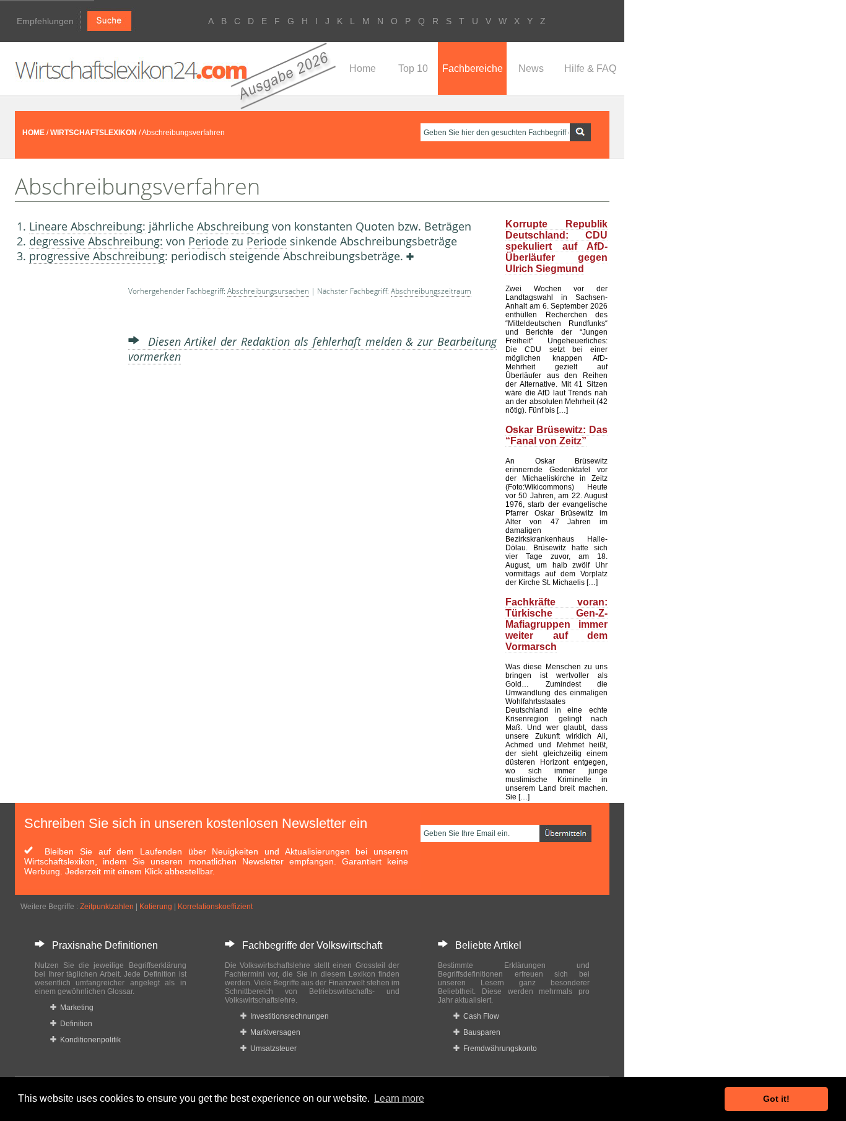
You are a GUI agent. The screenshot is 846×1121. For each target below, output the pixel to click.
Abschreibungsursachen (268, 291)
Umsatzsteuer (271, 1048)
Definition (74, 1023)
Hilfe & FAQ (590, 68)
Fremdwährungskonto (498, 1048)
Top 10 (413, 68)
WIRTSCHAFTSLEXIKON (93, 132)
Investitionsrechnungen (287, 1016)
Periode (208, 241)
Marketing (75, 1007)
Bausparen (480, 1032)
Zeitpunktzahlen (107, 906)
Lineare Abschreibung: (87, 226)
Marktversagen (273, 1032)
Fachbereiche (472, 68)
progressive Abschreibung (97, 255)
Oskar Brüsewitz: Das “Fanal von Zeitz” (556, 435)
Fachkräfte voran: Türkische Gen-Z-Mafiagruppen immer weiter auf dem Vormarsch (556, 624)
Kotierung (155, 906)
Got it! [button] (776, 1099)
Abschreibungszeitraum (431, 291)
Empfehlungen (45, 21)
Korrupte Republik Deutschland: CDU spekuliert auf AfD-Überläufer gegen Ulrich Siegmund (556, 246)
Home (362, 68)
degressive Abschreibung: (96, 241)
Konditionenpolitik (88, 1039)
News (531, 68)
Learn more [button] (399, 1098)
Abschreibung (233, 226)
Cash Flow (479, 1016)
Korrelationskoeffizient (215, 906)
